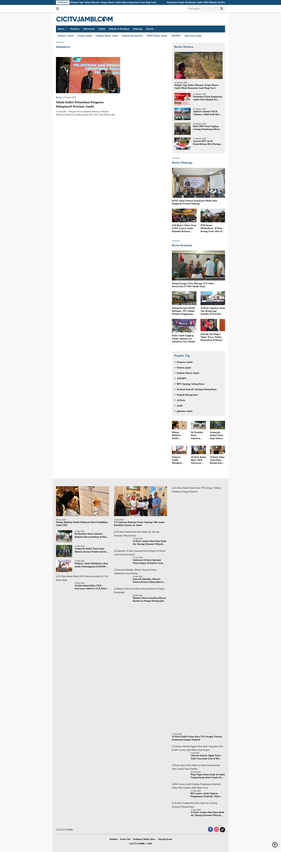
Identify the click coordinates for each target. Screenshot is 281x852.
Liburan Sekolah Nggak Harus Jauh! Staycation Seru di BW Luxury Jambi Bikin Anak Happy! (208, 757)
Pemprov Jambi (66, 36)
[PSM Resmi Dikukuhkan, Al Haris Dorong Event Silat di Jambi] (213, 215)
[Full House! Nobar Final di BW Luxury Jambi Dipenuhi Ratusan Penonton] (184, 215)
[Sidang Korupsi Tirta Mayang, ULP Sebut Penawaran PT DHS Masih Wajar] (198, 265)
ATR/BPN (176, 36)
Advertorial (89, 29)
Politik (102, 29)
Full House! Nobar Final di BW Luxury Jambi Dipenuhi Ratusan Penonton (184, 228)
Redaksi (114, 839)
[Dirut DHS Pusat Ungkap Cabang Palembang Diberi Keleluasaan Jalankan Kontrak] (182, 129)
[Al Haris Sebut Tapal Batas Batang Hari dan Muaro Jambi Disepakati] (217, 450)
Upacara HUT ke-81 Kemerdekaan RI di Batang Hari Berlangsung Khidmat (206, 143)
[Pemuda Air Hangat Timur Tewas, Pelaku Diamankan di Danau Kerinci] (213, 325)
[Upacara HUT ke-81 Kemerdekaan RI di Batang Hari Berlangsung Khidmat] (182, 143)
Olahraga (137, 29)
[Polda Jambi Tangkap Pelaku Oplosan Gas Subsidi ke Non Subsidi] (184, 326)
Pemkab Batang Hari (132, 36)
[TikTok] (222, 829)
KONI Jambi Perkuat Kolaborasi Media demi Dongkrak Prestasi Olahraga (194, 202)
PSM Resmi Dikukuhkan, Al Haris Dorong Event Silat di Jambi (211, 228)
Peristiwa (74, 29)
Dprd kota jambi (193, 36)
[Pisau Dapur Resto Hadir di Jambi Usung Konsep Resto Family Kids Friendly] (198, 767)
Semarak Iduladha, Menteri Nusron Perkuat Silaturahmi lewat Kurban (150, 581)
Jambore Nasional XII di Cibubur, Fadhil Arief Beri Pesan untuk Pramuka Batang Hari (206, 113)
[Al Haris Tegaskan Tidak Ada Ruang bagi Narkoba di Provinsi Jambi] (213, 298)
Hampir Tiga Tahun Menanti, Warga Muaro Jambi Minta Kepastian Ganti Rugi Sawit (85, 2)
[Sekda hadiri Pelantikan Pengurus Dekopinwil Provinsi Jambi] (88, 75)
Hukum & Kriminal (119, 29)
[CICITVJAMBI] (84, 19)
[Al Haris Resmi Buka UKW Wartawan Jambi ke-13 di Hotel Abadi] (198, 450)
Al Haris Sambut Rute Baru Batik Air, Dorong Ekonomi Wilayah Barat (149, 543)
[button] (222, 8)
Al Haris (181, 400)
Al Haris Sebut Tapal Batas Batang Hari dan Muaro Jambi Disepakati (217, 460)
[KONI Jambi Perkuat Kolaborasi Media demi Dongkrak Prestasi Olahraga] (198, 183)
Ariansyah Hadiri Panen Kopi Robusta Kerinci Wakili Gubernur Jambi (217, 435)
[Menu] (58, 8)
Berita (61, 29)
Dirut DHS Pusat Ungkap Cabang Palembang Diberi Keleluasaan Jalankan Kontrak (206, 128)
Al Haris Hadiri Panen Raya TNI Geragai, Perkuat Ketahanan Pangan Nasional (197, 738)
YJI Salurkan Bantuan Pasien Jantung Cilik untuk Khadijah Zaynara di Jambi (139, 523)
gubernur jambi (185, 411)
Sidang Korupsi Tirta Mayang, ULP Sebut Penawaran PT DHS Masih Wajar (193, 285)
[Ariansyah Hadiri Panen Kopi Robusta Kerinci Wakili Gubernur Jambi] (217, 425)
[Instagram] (216, 830)
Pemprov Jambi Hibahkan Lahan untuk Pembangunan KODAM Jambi (179, 460)
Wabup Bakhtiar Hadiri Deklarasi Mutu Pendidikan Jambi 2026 (177, 435)
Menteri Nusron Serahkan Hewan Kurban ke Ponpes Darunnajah (149, 599)
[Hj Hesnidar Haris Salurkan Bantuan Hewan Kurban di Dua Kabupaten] (198, 425)
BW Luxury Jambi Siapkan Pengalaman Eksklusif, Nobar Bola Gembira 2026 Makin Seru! (207, 795)
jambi (180, 405)
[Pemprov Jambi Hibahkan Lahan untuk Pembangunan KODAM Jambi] (179, 450)
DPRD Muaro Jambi (157, 36)
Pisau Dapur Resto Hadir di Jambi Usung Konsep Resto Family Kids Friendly (208, 776)
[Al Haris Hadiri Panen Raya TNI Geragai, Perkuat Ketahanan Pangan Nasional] (198, 608)
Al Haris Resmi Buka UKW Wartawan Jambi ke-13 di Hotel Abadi (198, 460)
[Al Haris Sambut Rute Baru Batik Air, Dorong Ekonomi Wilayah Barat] (140, 533)
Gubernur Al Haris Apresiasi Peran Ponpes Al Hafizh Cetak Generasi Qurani (148, 562)
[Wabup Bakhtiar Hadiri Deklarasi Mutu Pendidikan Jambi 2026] (179, 425)
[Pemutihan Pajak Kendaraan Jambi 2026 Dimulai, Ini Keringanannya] (182, 99)
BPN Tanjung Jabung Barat (190, 384)
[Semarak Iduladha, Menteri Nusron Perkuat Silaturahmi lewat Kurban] (140, 571)
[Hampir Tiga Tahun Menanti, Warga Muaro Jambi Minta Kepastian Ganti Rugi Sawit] (198, 65)
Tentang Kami (165, 839)
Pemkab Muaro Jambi (107, 36)
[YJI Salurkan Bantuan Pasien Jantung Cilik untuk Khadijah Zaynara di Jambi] (140, 501)
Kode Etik (125, 839)
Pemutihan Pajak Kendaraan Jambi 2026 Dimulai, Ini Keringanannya (173, 2)
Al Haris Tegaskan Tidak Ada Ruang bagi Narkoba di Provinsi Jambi (213, 311)
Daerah (149, 29)
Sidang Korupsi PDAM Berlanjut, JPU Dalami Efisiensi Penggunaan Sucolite (183, 311)
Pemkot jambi (85, 36)
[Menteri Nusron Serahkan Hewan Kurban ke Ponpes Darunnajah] (140, 590)
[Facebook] (210, 830)
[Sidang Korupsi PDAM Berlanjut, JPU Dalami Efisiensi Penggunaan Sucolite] (184, 298)
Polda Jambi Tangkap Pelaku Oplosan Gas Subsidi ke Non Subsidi (183, 338)
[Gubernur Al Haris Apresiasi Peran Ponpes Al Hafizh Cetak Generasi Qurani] (140, 553)
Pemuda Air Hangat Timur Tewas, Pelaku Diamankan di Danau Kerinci (211, 337)
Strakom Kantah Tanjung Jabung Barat (197, 389)
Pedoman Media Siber (144, 839)
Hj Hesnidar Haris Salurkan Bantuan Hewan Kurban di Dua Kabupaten (197, 435)
